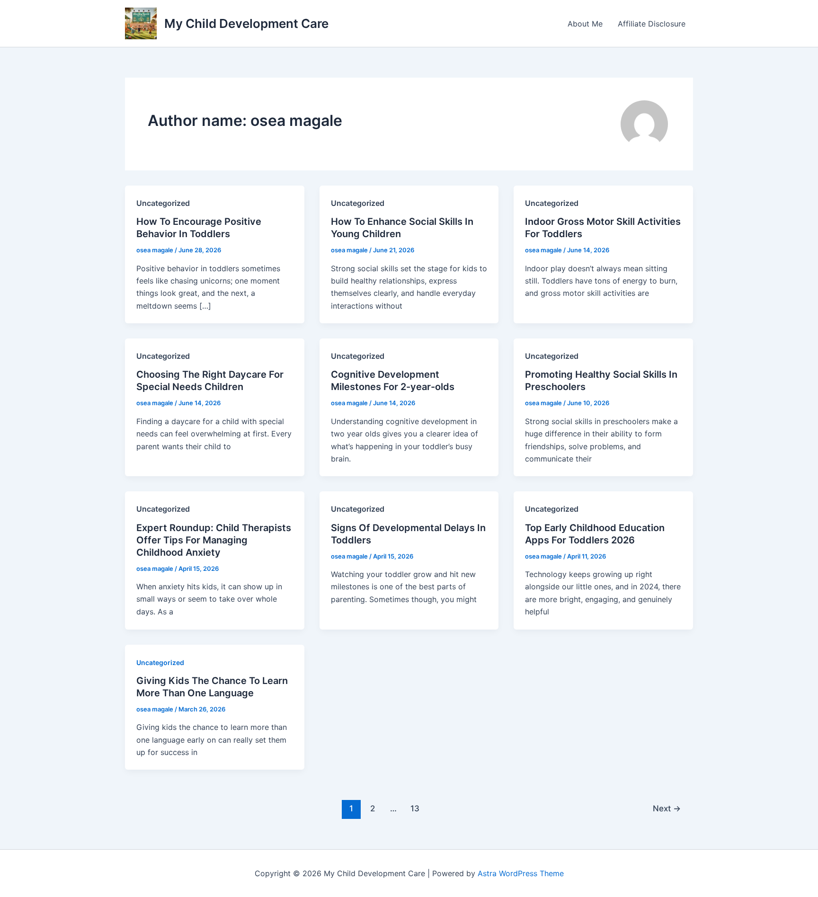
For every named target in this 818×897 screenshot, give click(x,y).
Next (667, 808)
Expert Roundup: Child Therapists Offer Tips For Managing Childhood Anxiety (213, 540)
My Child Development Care (246, 23)
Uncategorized (160, 662)
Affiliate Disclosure (651, 23)
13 (414, 808)
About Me (585, 23)
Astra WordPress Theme (521, 873)
